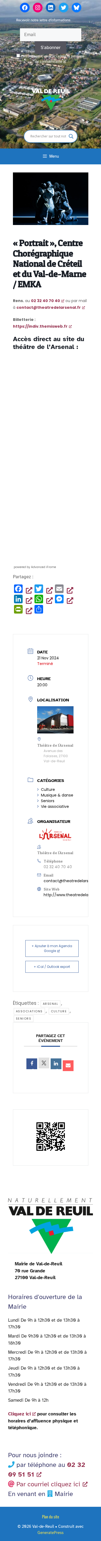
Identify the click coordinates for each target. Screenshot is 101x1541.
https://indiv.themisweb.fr (40, 326)
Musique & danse (57, 795)
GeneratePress (50, 1532)
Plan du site (50, 1516)
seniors (24, 1018)
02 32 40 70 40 (45, 300)
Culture (48, 789)
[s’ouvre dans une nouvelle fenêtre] (31, 1063)
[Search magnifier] (71, 136)
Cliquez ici (19, 1414)
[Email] (68, 1065)
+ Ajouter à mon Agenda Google (52, 948)
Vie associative (55, 806)
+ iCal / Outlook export (52, 966)
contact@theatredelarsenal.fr (72, 881)
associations (29, 1011)
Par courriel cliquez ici (48, 1484)
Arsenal (50, 1004)
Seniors (47, 801)
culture (59, 1011)
